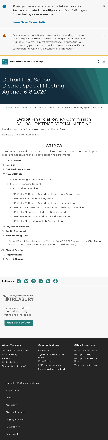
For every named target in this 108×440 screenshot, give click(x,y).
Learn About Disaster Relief (29, 22)
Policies (9, 397)
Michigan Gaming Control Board (86, 359)
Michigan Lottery (82, 354)
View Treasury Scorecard (86, 365)
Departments (12, 434)
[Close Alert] (104, 6)
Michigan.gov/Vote (19, 322)
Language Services (15, 419)
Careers (6, 358)
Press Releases (45, 361)
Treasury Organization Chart (16, 366)
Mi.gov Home (12, 390)
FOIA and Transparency (49, 365)
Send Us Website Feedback (51, 369)
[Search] (98, 62)
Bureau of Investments (85, 350)
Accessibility (11, 405)
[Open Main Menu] (104, 62)
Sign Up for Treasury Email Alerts (51, 356)
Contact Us (43, 350)
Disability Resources (15, 412)
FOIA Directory (13, 427)
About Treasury (9, 354)
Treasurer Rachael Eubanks (15, 350)
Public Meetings (10, 362)
